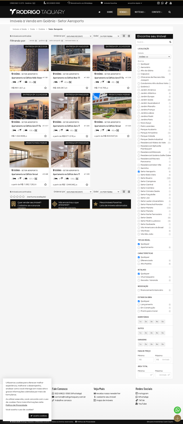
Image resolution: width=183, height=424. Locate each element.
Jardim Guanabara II (155, 103)
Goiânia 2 (155, 87)
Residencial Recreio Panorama (155, 160)
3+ (152, 322)
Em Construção (155, 308)
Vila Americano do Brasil (155, 228)
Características (145, 253)
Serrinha (155, 168)
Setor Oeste (155, 218)
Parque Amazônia (155, 133)
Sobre (110, 11)
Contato (156, 11)
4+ (157, 322)
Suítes (141, 328)
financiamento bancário (155, 290)
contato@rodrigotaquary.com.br (70, 397)
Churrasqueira (155, 277)
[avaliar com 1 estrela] (11, 196)
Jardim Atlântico (155, 93)
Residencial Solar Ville (155, 165)
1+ (140, 322)
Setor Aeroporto (155, 172)
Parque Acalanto (155, 130)
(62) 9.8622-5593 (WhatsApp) (68, 393)
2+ (146, 322)
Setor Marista (155, 208)
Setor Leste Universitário (155, 201)
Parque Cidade (155, 136)
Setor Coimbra (155, 188)
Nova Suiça (155, 123)
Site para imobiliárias (155, 422)
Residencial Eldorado (155, 152)
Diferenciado (155, 261)
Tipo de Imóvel (144, 240)
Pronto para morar (155, 311)
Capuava (155, 74)
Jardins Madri (155, 116)
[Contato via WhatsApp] (177, 410)
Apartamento (155, 247)
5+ (163, 322)
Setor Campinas (155, 181)
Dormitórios (143, 317)
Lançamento (155, 304)
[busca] (169, 11)
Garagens (142, 339)
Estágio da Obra (145, 297)
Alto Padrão (155, 264)
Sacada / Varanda (155, 280)
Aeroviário (155, 67)
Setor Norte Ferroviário (155, 214)
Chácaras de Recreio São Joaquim (155, 78)
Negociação (143, 286)
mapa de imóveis (105, 400)
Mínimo (141, 356)
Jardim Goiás (155, 100)
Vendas (123, 11)
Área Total (143, 366)
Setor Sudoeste (155, 224)
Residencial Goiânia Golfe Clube (156, 155)
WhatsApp (143, 397)
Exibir (96, 36)
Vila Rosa (155, 231)
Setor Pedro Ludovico (155, 221)
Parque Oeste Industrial (155, 139)
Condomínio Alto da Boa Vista (155, 83)
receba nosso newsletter (108, 393)
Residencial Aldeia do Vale (155, 143)
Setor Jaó (155, 198)
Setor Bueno (155, 178)
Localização (143, 48)
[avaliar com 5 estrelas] (23, 196)
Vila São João (155, 234)
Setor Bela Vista (155, 175)
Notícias (139, 11)
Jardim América (155, 90)
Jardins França (155, 110)
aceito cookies (40, 416)
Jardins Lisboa (155, 113)
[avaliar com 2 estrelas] (14, 196)
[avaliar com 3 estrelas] (17, 196)
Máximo (158, 356)
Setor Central (155, 185)
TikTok (141, 400)
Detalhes (142, 269)
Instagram (143, 393)
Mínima (141, 371)
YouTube (143, 404)
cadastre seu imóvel (106, 397)
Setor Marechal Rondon (155, 204)
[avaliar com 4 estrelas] (20, 196)
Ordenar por (59, 36)
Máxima (159, 371)
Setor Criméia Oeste (155, 191)
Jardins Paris (155, 120)
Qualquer (145, 64)
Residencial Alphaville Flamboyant (155, 147)
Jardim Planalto (155, 106)
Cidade (141, 53)
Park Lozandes (155, 126)
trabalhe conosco (63, 400)
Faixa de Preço (144, 351)
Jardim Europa (155, 97)
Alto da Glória (155, 71)
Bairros (141, 61)
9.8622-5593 (53, 3)
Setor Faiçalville (155, 195)
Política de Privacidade (86, 422)
